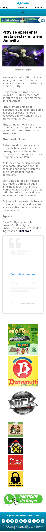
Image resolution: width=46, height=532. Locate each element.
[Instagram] (8, 521)
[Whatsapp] (25, 521)
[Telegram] (21, 521)
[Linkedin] (29, 521)
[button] (23, 12)
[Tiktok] (38, 521)
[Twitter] (12, 521)
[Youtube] (16, 521)
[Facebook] (3, 521)
